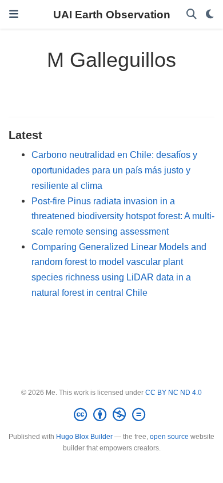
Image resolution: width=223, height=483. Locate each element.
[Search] (191, 14)
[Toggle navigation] (13, 14)
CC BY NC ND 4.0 (173, 393)
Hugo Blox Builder (84, 437)
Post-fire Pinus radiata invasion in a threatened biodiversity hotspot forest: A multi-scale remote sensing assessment (122, 216)
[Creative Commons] (112, 414)
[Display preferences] (210, 14)
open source (169, 437)
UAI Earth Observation (111, 14)
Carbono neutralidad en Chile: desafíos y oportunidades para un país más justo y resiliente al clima (114, 169)
